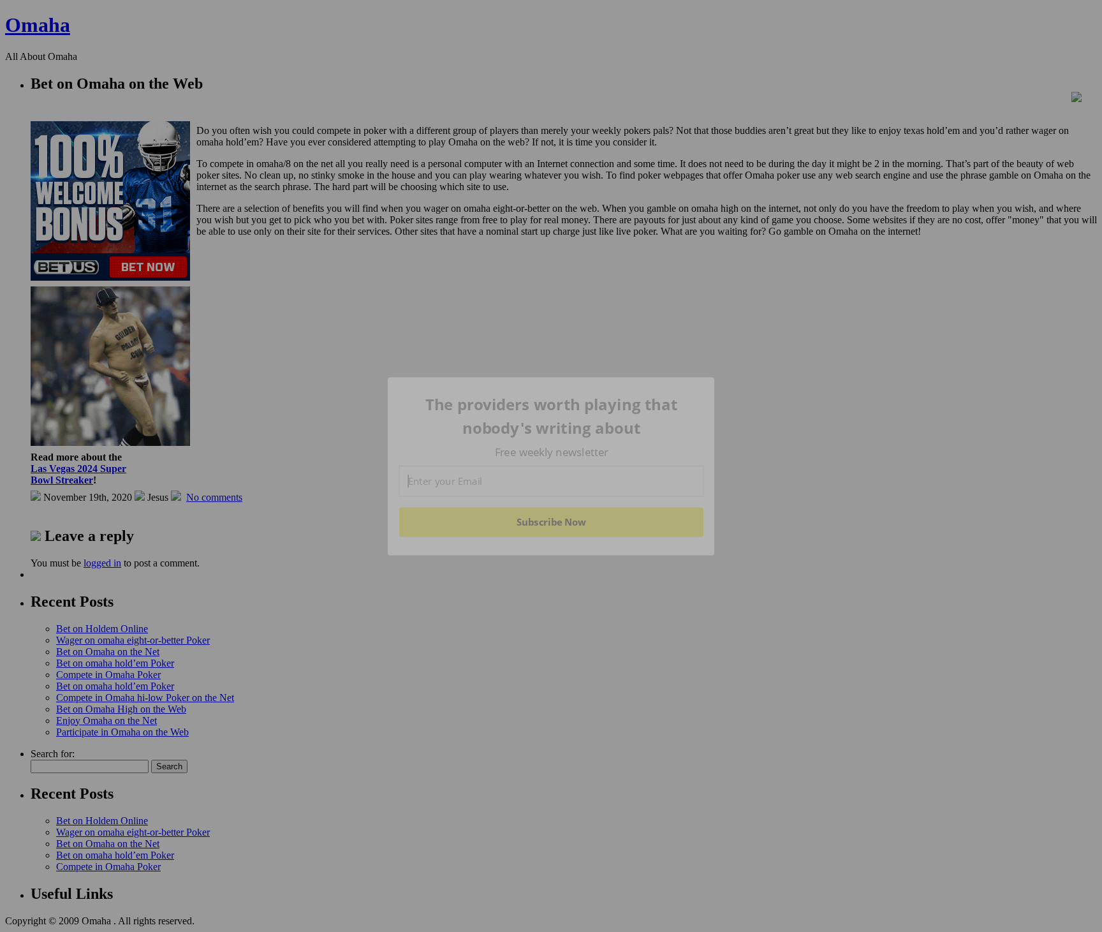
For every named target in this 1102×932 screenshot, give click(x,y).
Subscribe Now (551, 522)
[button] (551, 416)
